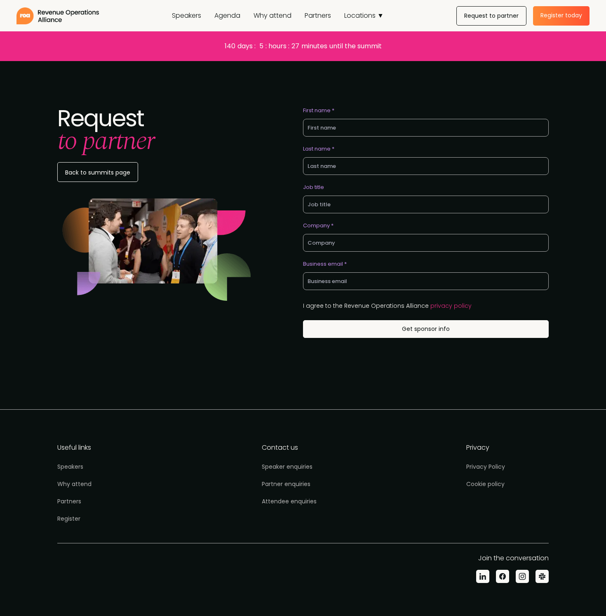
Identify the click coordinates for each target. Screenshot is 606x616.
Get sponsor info (426, 329)
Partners (318, 15)
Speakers (186, 15)
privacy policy (451, 306)
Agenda (227, 15)
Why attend (272, 15)
